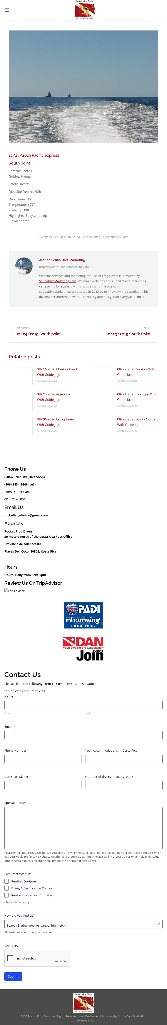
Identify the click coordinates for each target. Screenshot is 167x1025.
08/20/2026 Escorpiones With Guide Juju (55, 422)
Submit (13, 976)
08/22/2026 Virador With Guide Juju (136, 372)
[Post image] (21, 376)
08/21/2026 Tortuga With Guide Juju (136, 397)
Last (87, 713)
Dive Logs (58, 237)
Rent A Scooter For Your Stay (32, 895)
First (7, 713)
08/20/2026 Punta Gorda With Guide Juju (136, 422)
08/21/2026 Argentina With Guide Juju (53, 397)
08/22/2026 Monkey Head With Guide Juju (57, 372)
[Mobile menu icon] (7, 9)
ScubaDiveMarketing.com (57, 281)
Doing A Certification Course (31, 888)
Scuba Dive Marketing (132, 1016)
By (84, 237)
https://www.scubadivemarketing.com (64, 267)
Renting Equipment (25, 881)
